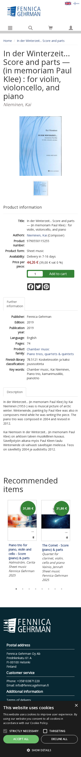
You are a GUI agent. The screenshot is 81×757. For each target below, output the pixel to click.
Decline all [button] (59, 739)
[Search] (30, 28)
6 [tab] (48, 589)
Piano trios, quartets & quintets (50, 354)
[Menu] (10, 28)
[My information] (71, 28)
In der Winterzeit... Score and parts (41, 41)
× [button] (76, 705)
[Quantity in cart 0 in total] (50, 29)
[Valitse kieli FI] (76, 3)
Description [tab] (15, 392)
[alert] (40, 729)
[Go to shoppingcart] (50, 28)
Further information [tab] (15, 304)
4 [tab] (35, 589)
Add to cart (58, 273)
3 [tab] (29, 589)
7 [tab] (55, 589)
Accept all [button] (21, 739)
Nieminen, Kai (37, 235)
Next (75, 542)
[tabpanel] (22, 539)
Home (7, 41)
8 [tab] (61, 589)
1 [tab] (16, 589)
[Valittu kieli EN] (68, 3)
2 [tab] (23, 589)
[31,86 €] (22, 540)
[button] (40, 750)
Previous (2, 542)
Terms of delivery (18, 700)
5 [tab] (42, 589)
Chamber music (38, 349)
